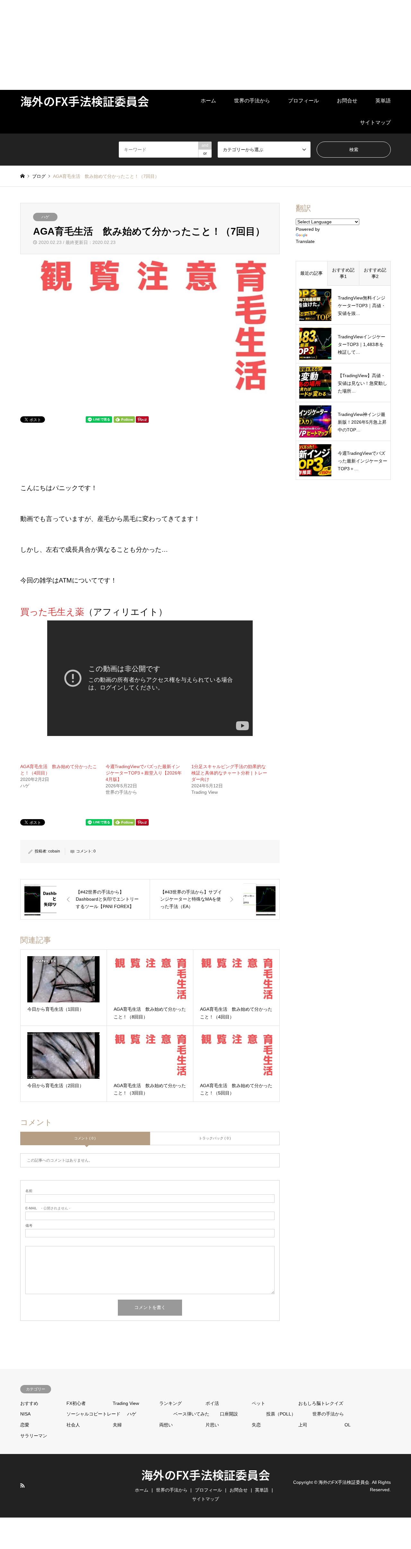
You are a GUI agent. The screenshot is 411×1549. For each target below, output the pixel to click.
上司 (302, 1424)
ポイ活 (212, 1403)
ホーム (208, 100)
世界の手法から (252, 100)
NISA (25, 1413)
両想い (166, 1424)
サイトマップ (375, 122)
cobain (54, 851)
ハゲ (45, 217)
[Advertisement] (192, 45)
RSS (22, 1485)
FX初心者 (76, 1403)
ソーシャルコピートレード (93, 1413)
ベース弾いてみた (191, 1413)
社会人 (73, 1424)
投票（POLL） (281, 1413)
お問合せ (347, 100)
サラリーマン (33, 1435)
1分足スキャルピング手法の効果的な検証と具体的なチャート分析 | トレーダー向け (229, 773)
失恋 (256, 1424)
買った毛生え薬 (52, 612)
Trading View (126, 1403)
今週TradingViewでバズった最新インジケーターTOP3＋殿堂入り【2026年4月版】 (144, 773)
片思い (212, 1424)
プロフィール (303, 100)
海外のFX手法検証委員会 (205, 1474)
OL (348, 1424)
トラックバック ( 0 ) (215, 1138)
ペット (258, 1403)
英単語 (383, 100)
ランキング (170, 1403)
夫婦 (117, 1424)
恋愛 (24, 1424)
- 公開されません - (47, 1208)
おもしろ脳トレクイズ (320, 1403)
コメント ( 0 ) (85, 1138)
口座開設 (229, 1413)
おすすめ (29, 1403)
